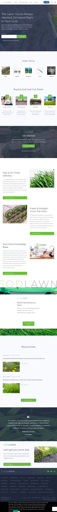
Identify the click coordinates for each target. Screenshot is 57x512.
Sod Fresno (48, 477)
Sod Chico (22, 477)
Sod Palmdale (32, 492)
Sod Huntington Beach (15, 480)
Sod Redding (4, 486)
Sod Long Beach (35, 480)
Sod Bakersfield (14, 477)
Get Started (21, 36)
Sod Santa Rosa (49, 489)
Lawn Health (6, 376)
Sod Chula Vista (31, 477)
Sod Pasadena (22, 492)
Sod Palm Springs (34, 483)
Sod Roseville (22, 486)
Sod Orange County (23, 483)
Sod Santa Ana (4, 492)
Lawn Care (6, 355)
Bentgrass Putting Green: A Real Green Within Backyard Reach (22, 380)
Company (53, 497)
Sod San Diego (4, 489)
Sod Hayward (4, 480)
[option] (28, 426)
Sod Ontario (13, 483)
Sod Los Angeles (45, 480)
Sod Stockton (13, 492)
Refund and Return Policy (50, 499)
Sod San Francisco (15, 489)
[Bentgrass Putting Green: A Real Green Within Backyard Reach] (11, 388)
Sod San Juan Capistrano (37, 489)
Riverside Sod (13, 486)
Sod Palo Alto (44, 483)
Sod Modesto (4, 483)
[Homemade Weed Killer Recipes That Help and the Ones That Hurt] (11, 366)
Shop (15, 2)
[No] (19, 511)
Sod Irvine (25, 480)
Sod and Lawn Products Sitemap (46, 492)
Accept (15, 511)
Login (52, 2)
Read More (24, 363)
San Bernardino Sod (43, 486)
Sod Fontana (40, 477)
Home (24, 497)
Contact (36, 2)
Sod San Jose (25, 489)
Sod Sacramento (31, 486)
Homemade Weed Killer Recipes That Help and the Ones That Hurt (24, 358)
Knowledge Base (23, 2)
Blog (31, 2)
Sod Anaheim (4, 477)
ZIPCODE (3, 33)
